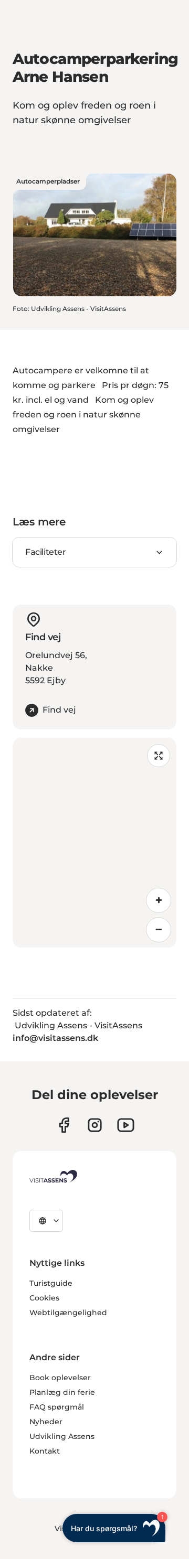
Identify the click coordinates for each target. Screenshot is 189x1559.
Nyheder (45, 1421)
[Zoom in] (158, 900)
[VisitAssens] (53, 1176)
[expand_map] (158, 755)
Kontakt (44, 1451)
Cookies (44, 1298)
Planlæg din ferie (62, 1392)
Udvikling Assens (61, 1436)
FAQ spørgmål (56, 1407)
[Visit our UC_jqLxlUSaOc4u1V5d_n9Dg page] (126, 1125)
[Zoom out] (158, 929)
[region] (94, 843)
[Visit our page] (64, 1125)
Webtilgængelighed (68, 1312)
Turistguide (50, 1283)
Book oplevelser (60, 1377)
